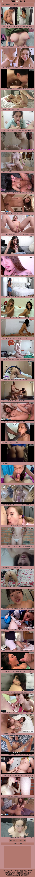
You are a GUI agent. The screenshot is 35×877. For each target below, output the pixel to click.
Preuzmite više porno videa (18, 840)
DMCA (22, 875)
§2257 (19, 875)
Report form (25, 875)
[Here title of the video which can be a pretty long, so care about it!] (17, 16)
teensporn (18, 1)
